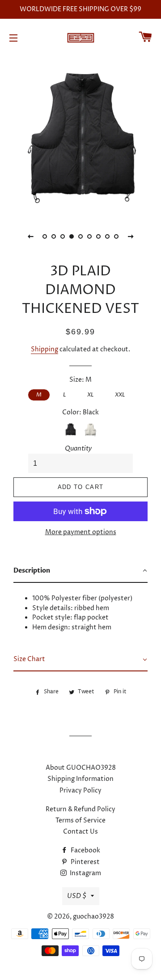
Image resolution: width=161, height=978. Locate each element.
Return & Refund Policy (80, 809)
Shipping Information (80, 779)
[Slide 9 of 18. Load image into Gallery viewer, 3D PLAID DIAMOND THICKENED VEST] (116, 236)
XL (90, 394)
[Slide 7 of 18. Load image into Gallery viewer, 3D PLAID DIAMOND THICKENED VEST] (98, 236)
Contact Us (80, 831)
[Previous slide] (30, 236)
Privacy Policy (80, 790)
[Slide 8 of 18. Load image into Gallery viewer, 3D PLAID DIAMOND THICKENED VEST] (107, 236)
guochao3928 (93, 916)
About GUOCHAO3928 (81, 767)
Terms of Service (80, 820)
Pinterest (84, 862)
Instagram (84, 873)
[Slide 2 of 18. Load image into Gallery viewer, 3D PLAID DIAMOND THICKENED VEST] (53, 236)
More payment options (80, 532)
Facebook (84, 850)
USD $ (76, 896)
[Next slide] (130, 236)
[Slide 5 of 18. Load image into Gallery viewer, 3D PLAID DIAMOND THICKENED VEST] (80, 236)
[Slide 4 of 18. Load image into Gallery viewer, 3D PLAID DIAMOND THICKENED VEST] (71, 236)
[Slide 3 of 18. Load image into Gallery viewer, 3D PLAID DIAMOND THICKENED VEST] (62, 236)
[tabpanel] (80, 135)
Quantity (78, 448)
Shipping (44, 349)
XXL (120, 394)
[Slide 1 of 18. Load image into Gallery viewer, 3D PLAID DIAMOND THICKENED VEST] (44, 236)
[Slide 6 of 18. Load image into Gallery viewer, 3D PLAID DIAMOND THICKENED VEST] (89, 236)
